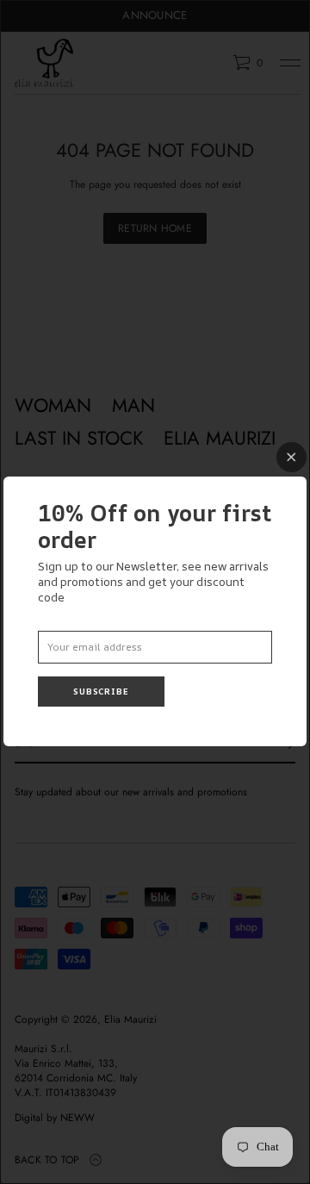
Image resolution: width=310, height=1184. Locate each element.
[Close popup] (291, 457)
